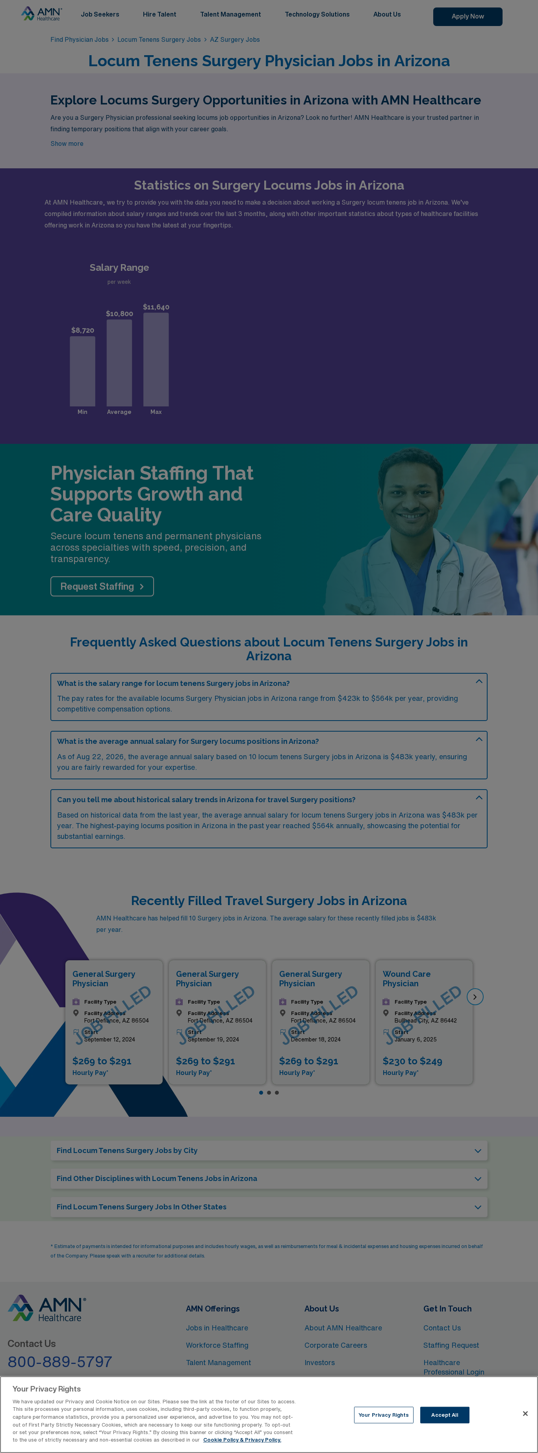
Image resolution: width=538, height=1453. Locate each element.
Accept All (444, 1415)
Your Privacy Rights (383, 1415)
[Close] (525, 1413)
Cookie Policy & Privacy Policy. (242, 1439)
